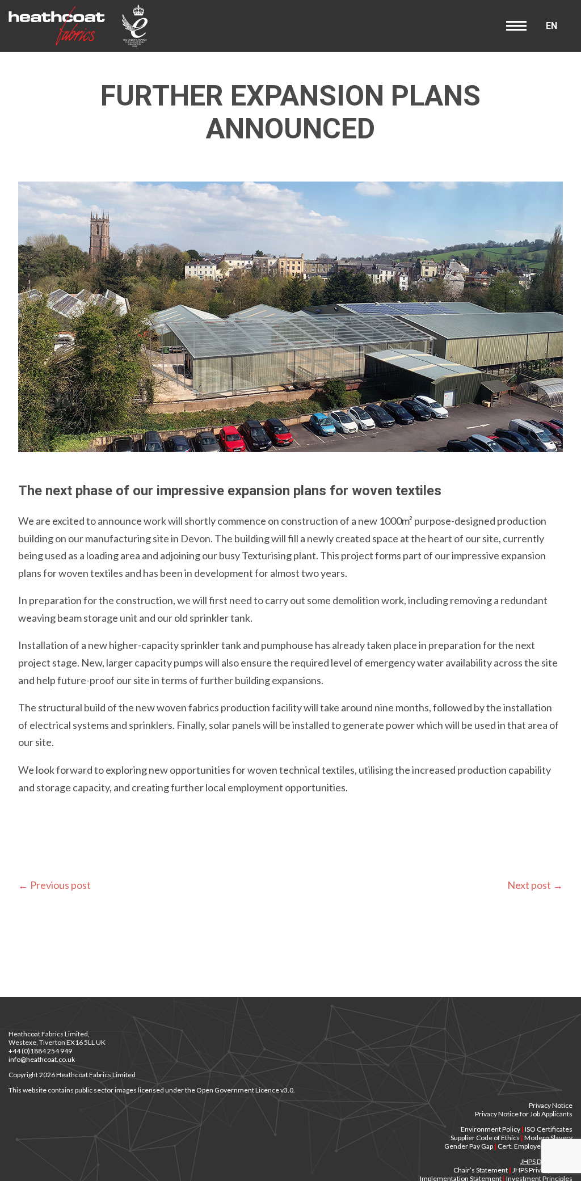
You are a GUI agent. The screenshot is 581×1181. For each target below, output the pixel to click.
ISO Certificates (548, 1129)
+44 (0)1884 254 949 (40, 1051)
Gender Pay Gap (468, 1146)
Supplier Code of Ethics (485, 1137)
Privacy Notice (550, 1105)
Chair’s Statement (480, 1170)
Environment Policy (490, 1129)
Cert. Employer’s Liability (535, 1146)
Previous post (54, 885)
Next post (535, 885)
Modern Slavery (548, 1137)
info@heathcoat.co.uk (42, 1059)
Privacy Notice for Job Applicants (523, 1114)
